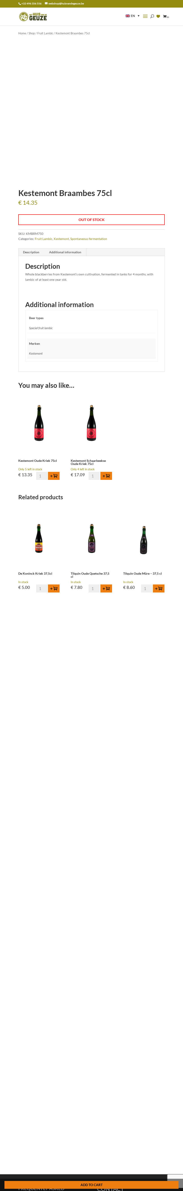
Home (22, 33)
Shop (32, 33)
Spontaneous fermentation (88, 239)
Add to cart (92, 1185)
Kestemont (61, 239)
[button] (132, 16)
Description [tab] (31, 252)
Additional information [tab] (65, 252)
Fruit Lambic (45, 33)
